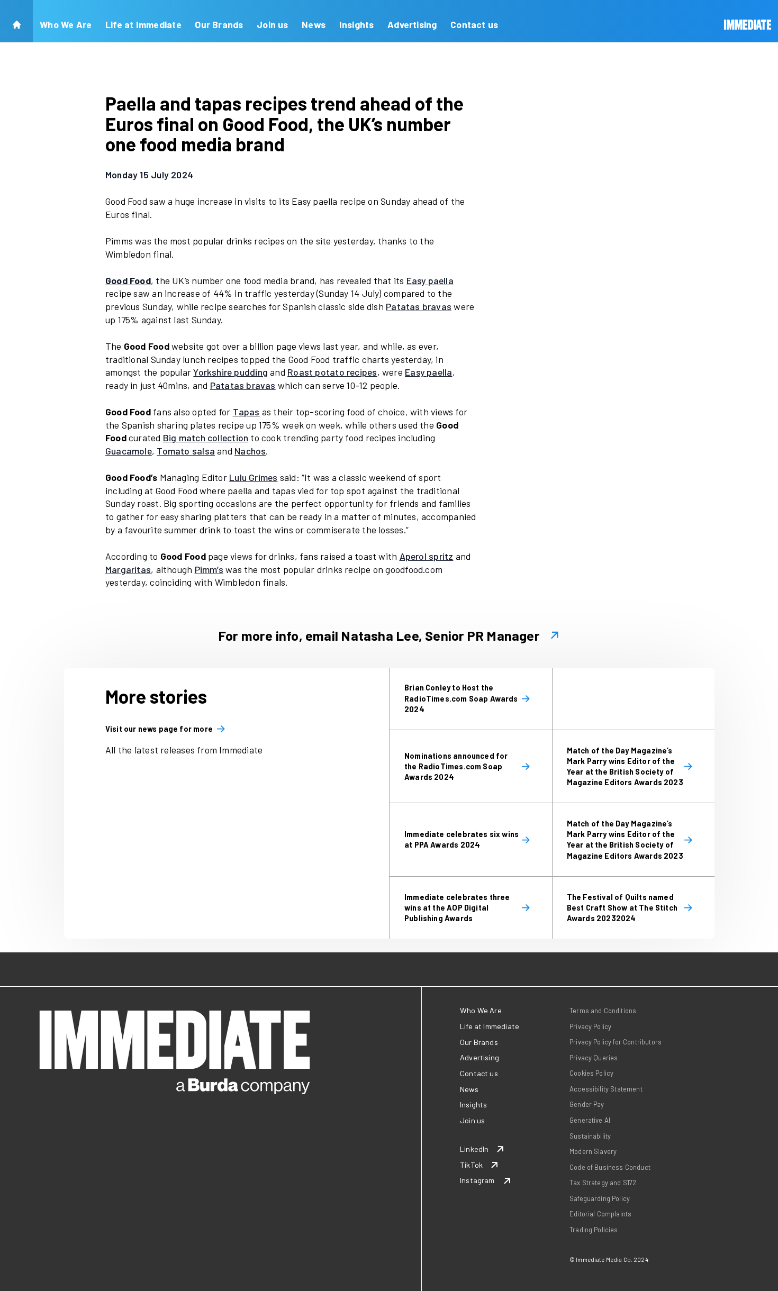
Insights (356, 24)
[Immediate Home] (748, 21)
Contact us (474, 24)
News (313, 24)
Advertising (412, 24)
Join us (272, 24)
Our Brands (219, 24)
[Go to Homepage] (16, 21)
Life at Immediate (143, 24)
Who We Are (66, 24)
